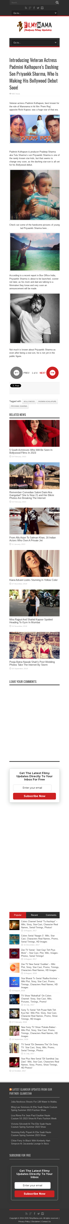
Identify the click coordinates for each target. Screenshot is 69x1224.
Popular (17, 915)
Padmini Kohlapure (47, 401)
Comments (51, 915)
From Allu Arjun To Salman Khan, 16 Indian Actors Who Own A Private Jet (32, 539)
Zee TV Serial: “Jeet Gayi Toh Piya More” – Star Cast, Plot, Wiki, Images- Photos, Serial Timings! (39, 953)
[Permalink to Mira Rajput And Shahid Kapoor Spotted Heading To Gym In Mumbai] (34, 615)
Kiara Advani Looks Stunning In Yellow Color (33, 579)
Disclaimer (35, 1221)
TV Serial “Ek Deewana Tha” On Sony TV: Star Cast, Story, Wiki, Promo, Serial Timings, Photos (39, 1047)
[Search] (57, 2)
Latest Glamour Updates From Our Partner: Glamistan (30, 1091)
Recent (34, 915)
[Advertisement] (34, 858)
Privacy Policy (24, 1221)
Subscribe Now (34, 796)
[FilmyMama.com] (34, 30)
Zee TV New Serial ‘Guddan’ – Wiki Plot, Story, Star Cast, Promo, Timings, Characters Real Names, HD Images (40, 967)
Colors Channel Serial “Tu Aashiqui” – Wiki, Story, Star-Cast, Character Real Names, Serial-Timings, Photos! (39, 924)
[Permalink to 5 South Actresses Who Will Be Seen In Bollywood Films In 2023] (34, 446)
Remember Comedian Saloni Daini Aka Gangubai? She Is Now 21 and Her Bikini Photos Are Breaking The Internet (31, 495)
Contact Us (46, 1221)
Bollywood (29, 401)
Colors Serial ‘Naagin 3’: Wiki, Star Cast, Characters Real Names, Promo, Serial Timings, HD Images (39, 938)
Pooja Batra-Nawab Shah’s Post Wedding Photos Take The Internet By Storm (32, 663)
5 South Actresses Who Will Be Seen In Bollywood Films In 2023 (30, 451)
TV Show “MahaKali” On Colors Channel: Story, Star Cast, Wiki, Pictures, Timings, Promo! (36, 998)
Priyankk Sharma (19, 406)
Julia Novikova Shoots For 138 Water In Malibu (34, 1101)
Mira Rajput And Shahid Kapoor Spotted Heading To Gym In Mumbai (31, 621)
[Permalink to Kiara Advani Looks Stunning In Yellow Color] (34, 576)
